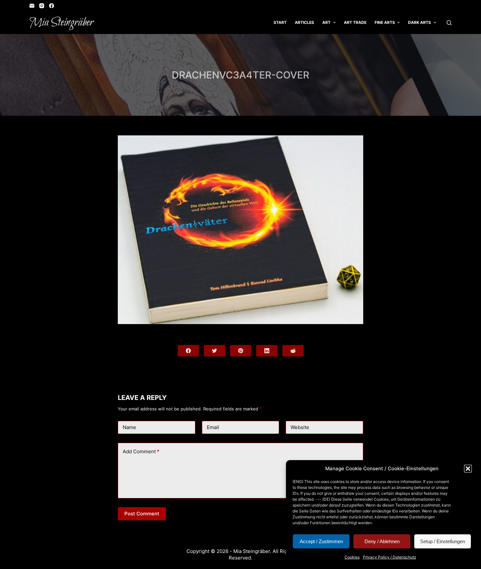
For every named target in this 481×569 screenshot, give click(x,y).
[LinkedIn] (266, 350)
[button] (468, 468)
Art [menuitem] (326, 22)
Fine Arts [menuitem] (385, 22)
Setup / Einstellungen (442, 541)
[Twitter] (214, 350)
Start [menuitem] (280, 22)
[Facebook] (51, 5)
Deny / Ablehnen (382, 541)
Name (129, 427)
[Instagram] (41, 5)
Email (213, 427)
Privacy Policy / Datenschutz (389, 557)
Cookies (352, 557)
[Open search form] (449, 22)
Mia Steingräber (61, 22)
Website (300, 427)
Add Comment (141, 451)
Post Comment (141, 513)
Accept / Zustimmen (321, 541)
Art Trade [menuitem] (355, 22)
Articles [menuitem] (304, 22)
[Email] (31, 5)
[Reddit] (293, 350)
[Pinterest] (240, 350)
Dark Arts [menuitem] (419, 22)
